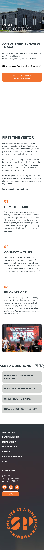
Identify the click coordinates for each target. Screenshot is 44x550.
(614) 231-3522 (8, 475)
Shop (5, 461)
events (6, 451)
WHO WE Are (9, 432)
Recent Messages (12, 456)
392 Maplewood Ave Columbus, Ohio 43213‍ (21, 66)
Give (10, 494)
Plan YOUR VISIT (10, 437)
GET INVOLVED (9, 447)
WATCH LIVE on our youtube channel (22, 77)
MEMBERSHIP (9, 442)
